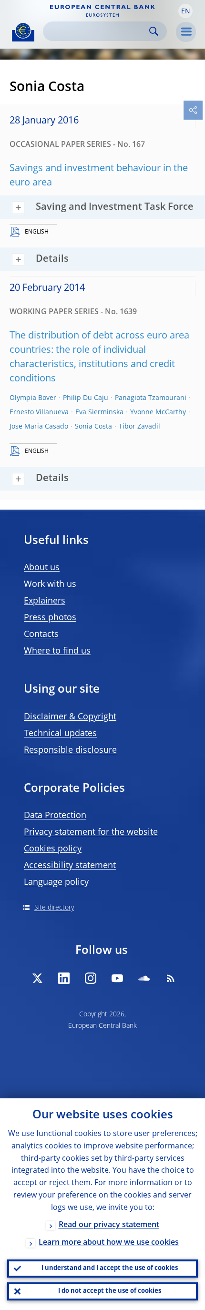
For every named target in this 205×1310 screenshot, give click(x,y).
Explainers (44, 601)
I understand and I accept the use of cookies (109, 1268)
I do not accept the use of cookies (109, 1291)
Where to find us (57, 651)
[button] (185, 11)
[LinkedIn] (63, 978)
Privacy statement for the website (91, 832)
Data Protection (55, 815)
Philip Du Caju (85, 398)
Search (154, 31)
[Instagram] (90, 978)
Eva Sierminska (99, 412)
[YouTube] (117, 978)
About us (42, 567)
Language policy (56, 882)
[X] (37, 978)
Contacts (41, 634)
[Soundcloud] (144, 978)
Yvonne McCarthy (158, 412)
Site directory (54, 907)
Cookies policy (53, 849)
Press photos (50, 618)
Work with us (50, 584)
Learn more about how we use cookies (109, 1243)
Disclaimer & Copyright (70, 717)
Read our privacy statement (109, 1225)
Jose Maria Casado (39, 426)
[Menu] (186, 32)
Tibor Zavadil (139, 426)
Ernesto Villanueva (39, 412)
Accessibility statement (70, 865)
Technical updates (60, 733)
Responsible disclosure (70, 750)
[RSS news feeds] (170, 978)
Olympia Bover (33, 398)
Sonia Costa (93, 426)
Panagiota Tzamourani (150, 398)
